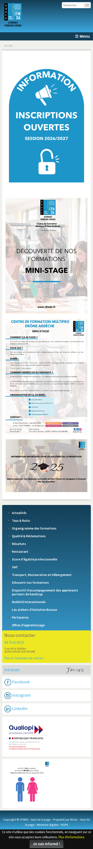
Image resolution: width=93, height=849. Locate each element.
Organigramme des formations (34, 528)
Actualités (19, 513)
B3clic (74, 819)
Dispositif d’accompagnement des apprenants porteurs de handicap (45, 592)
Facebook (20, 681)
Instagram (21, 695)
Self (15, 567)
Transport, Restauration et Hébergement (42, 575)
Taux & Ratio (21, 521)
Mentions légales (48, 825)
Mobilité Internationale (28, 602)
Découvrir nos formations (30, 583)
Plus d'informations (71, 837)
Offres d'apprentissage (28, 625)
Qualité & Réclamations (29, 536)
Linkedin (19, 708)
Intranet (11, 669)
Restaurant (20, 552)
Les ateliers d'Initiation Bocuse (34, 610)
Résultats (19, 544)
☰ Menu (82, 36)
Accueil (8, 45)
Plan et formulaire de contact (24, 658)
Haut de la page (41, 819)
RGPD (64, 825)
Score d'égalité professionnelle (34, 559)
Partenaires (20, 617)
